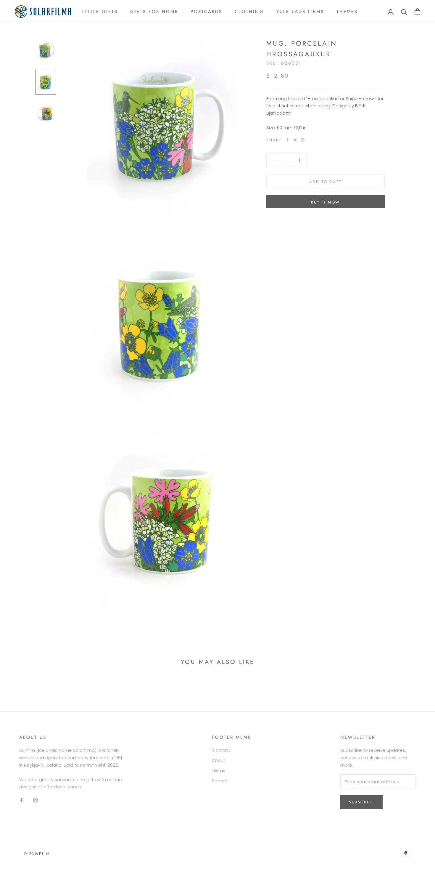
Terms (218, 770)
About (218, 760)
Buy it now (325, 202)
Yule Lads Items (300, 11)
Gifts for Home (154, 11)
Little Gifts (100, 11)
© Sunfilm (37, 853)
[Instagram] (35, 800)
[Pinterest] (302, 140)
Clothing (249, 11)
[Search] (404, 12)
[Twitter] (295, 140)
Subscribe (361, 802)
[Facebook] (287, 140)
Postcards (206, 11)
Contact (221, 750)
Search (219, 781)
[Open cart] (417, 11)
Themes (347, 11)
